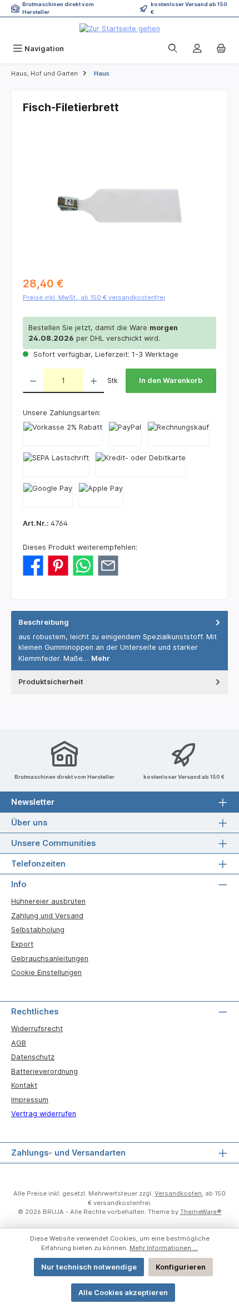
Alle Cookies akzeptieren (123, 1292)
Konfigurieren (181, 1267)
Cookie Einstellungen (46, 972)
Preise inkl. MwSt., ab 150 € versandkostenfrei (94, 297)
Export (22, 944)
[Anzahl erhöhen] (93, 381)
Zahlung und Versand (47, 916)
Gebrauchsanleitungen (49, 958)
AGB (18, 1043)
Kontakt (24, 1085)
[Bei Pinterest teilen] (58, 565)
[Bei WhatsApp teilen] (83, 565)
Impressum (29, 1100)
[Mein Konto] (197, 48)
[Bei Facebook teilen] (33, 565)
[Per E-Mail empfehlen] (108, 565)
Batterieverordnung (44, 1071)
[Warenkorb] (221, 48)
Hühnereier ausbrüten (48, 901)
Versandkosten (178, 1193)
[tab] (119, 640)
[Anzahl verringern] (33, 381)
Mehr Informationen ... (164, 1248)
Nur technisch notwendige (89, 1267)
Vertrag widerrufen (43, 1113)
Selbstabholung (37, 929)
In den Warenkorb (170, 380)
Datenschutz (32, 1057)
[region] (119, 205)
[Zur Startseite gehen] (119, 28)
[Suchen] (173, 48)
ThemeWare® (201, 1212)
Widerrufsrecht (37, 1028)
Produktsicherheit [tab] (50, 682)
